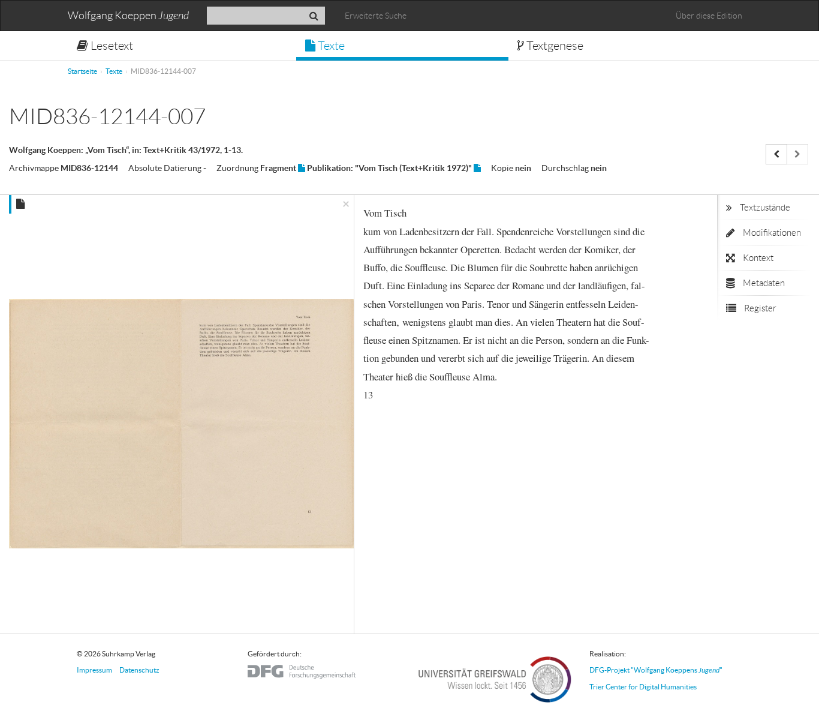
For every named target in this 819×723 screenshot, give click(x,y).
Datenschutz (139, 670)
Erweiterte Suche (376, 15)
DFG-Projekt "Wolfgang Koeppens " (655, 670)
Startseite (82, 71)
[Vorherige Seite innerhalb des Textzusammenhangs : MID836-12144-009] (776, 154)
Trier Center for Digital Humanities (643, 687)
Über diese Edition (709, 15)
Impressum (94, 670)
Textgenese (553, 45)
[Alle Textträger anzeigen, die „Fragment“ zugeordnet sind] (301, 168)
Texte (330, 45)
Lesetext (110, 45)
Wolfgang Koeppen (128, 16)
